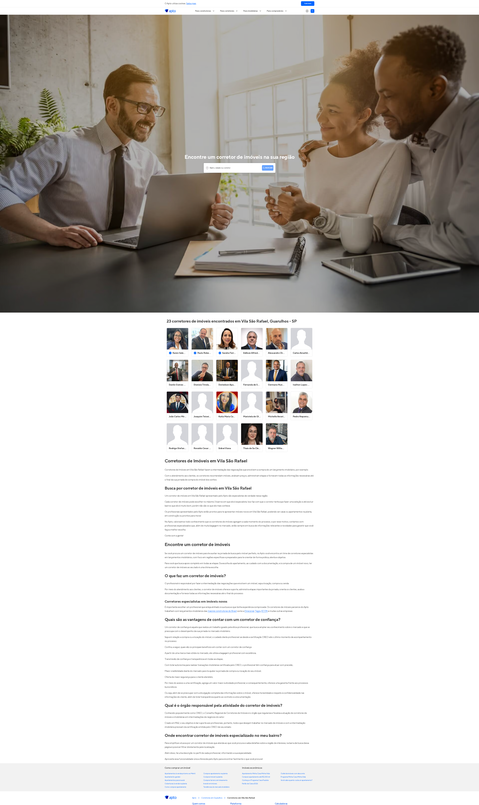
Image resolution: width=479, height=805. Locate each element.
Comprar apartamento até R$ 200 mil (256, 777)
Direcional (249, 611)
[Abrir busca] (312, 11)
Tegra (257, 611)
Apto (194, 798)
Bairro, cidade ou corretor (220, 168)
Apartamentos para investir (175, 780)
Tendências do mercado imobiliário (216, 787)
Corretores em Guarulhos (211, 798)
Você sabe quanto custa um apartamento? (296, 780)
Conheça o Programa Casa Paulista (255, 780)
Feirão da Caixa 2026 (250, 784)
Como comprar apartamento (175, 787)
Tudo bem (307, 3)
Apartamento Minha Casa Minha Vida (256, 773)
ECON (264, 611)
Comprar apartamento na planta (215, 773)
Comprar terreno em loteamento (215, 780)
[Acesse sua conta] (307, 10)
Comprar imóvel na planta (212, 777)
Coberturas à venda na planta (176, 784)
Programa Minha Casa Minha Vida (293, 777)
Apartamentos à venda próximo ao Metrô (180, 773)
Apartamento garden (172, 777)
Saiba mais (191, 3)
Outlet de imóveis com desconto (293, 773)
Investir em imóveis (210, 784)
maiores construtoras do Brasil (222, 611)
